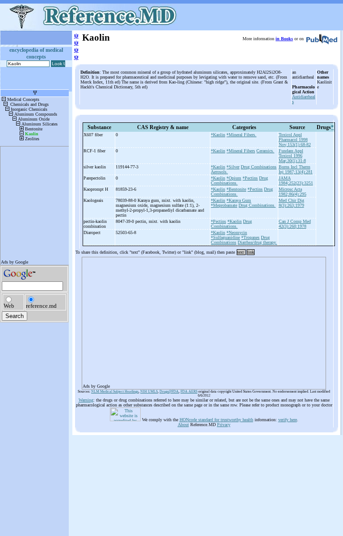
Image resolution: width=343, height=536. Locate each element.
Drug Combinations (258, 166)
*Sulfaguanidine (225, 237)
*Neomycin (236, 232)
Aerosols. (219, 171)
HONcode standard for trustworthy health (216, 419)
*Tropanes (250, 237)
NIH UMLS (149, 391)
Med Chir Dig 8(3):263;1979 (291, 203)
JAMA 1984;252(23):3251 (296, 180)
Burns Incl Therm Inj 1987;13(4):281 (296, 169)
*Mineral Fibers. (241, 134)
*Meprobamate (224, 205)
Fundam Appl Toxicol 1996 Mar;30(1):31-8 (292, 155)
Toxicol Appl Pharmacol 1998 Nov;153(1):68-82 (295, 139)
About (183, 424)
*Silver (232, 166)
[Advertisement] (204, 320)
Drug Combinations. (257, 205)
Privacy (223, 424)
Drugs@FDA (169, 391)
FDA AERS (188, 391)
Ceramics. (265, 150)
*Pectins (250, 178)
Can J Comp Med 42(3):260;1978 (295, 224)
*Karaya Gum (238, 200)
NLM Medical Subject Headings (114, 391)
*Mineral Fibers (240, 150)
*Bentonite (236, 189)
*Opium (233, 178)
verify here (287, 419)
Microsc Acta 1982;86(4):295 (292, 192)
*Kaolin (218, 134)
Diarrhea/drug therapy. (257, 242)
